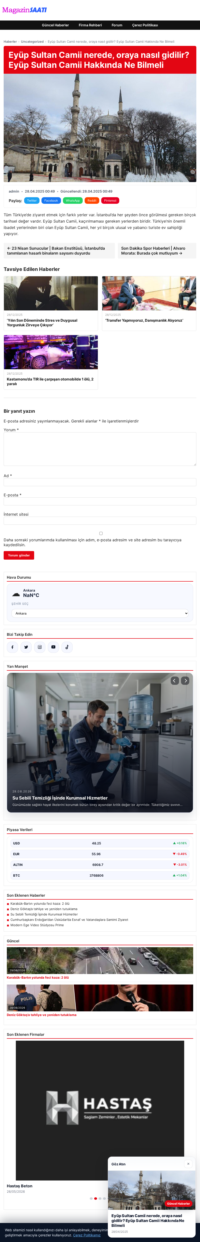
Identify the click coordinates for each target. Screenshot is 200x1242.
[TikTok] (67, 647)
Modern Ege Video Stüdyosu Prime (37, 925)
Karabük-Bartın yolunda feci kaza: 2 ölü (40, 903)
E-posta (12, 495)
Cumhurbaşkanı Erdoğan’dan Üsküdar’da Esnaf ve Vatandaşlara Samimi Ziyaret (69, 920)
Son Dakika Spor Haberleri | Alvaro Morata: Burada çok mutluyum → (153, 251)
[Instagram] (39, 647)
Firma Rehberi (90, 25)
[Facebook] (12, 647)
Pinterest (110, 200)
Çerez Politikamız (87, 1235)
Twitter (32, 200)
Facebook (51, 200)
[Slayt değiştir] (91, 1198)
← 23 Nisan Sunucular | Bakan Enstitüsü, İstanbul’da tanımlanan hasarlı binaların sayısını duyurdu (56, 251)
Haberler (10, 41)
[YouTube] (53, 647)
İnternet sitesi (16, 514)
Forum (117, 25)
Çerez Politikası (145, 25)
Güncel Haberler (55, 25)
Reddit (92, 200)
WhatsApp (73, 200)
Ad (8, 475)
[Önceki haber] (175, 681)
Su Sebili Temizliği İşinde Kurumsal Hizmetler (44, 914)
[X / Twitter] (26, 647)
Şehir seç (20, 604)
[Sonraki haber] (185, 681)
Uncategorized (32, 41)
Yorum (11, 429)
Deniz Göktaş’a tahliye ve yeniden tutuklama (43, 909)
